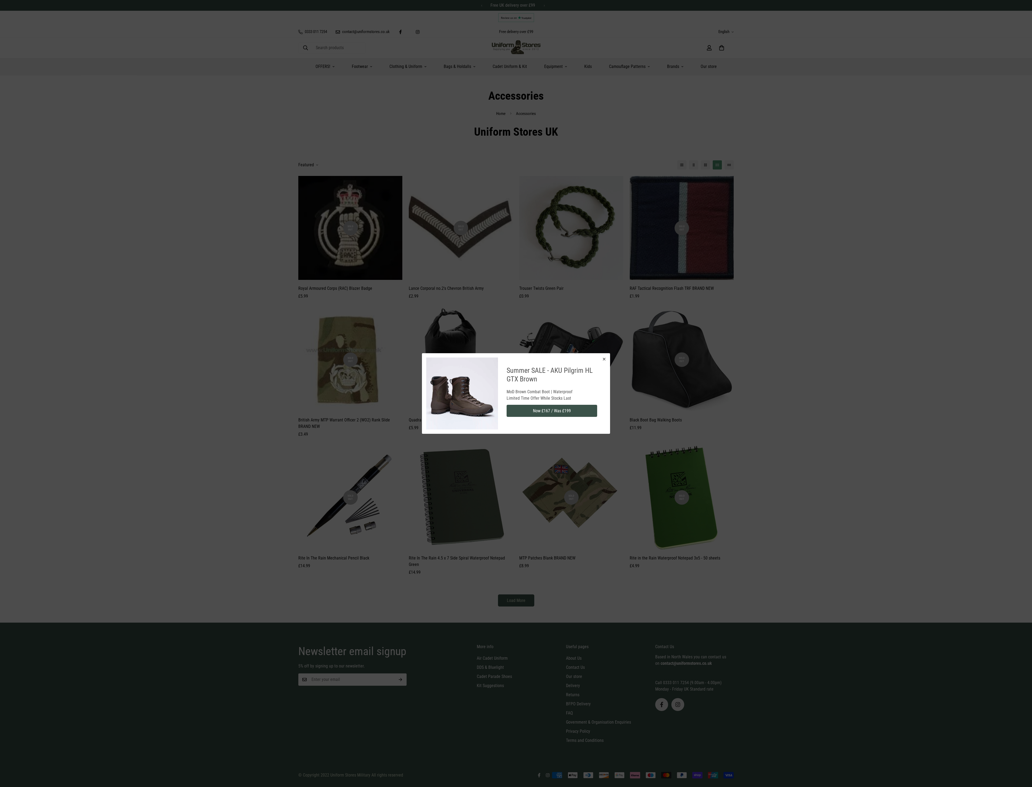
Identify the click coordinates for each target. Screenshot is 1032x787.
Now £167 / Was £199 (552, 410)
